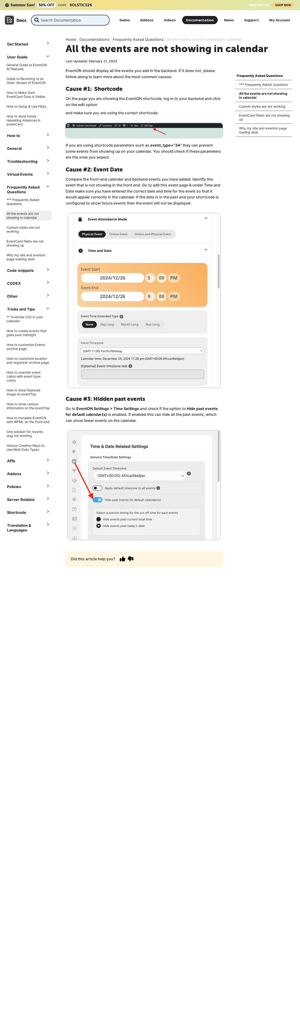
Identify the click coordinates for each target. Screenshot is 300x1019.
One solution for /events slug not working (25, 434)
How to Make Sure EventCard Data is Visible (26, 94)
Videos (170, 20)
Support (251, 20)
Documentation (200, 20)
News (229, 20)
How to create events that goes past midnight (26, 333)
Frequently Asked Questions (260, 76)
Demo (125, 20)
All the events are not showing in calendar (23, 216)
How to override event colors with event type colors (24, 376)
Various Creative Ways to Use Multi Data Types (26, 447)
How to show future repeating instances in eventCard (23, 120)
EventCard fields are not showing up (25, 243)
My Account (279, 20)
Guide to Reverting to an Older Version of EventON (26, 81)
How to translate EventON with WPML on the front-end (28, 420)
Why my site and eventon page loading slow (26, 257)
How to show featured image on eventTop (23, 392)
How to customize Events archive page (26, 347)
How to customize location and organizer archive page (28, 360)
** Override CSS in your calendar (25, 319)
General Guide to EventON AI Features (27, 67)
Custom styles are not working (23, 229)
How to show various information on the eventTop (28, 406)
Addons (147, 20)
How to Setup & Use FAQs (26, 106)
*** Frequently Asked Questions (23, 202)
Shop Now (283, 5)
